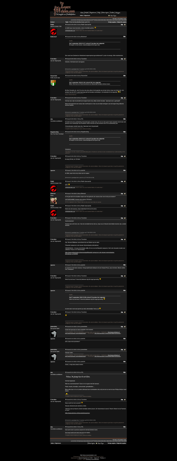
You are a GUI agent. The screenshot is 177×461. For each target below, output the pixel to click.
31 (112, 19)
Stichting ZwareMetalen (92, 459)
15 (87, 19)
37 (121, 19)
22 (98, 19)
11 (81, 19)
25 (102, 19)
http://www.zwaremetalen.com (88, 455)
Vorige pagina (112, 22)
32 (113, 19)
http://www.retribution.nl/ (114, 332)
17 (90, 19)
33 (115, 19)
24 (101, 19)
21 (96, 19)
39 (124, 19)
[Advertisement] (102, 6)
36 (119, 19)
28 (107, 19)
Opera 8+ (96, 458)
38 (122, 19)
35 (118, 19)
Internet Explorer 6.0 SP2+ (86, 458)
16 (89, 19)
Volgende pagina (121, 22)
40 (125, 19)
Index (81, 15)
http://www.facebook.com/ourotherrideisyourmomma (107, 333)
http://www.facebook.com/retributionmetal (75, 333)
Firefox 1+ (103, 458)
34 (116, 19)
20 (95, 19)
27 (105, 19)
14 (85, 19)
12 (82, 19)
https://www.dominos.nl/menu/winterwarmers (77, 413)
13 (84, 19)
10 (79, 19)
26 (104, 19)
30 (110, 19)
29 (108, 19)
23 (99, 19)
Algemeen (87, 15)
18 (92, 19)
